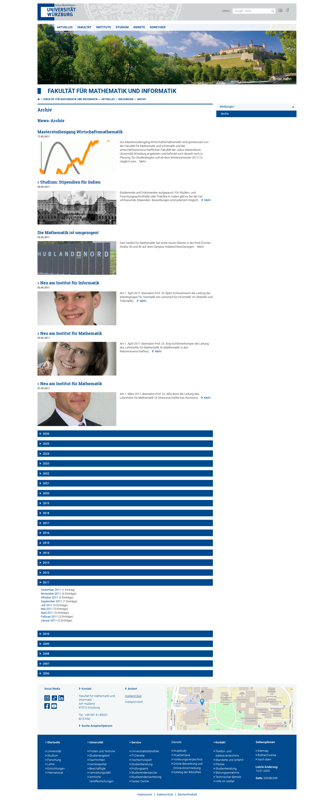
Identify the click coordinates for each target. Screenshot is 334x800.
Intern (226, 11)
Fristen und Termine (102, 751)
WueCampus (181, 755)
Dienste (139, 27)
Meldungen (125, 99)
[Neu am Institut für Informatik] (76, 324)
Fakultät (84, 27)
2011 (46, 582)
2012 (46, 572)
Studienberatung (141, 764)
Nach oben (264, 759)
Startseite (53, 742)
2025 (46, 443)
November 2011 (51, 593)
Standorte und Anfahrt (229, 760)
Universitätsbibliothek (145, 751)
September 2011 (51, 601)
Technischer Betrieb (228, 777)
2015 (46, 543)
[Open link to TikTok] (54, 698)
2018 (46, 513)
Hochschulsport (141, 760)
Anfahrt (132, 688)
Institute (103, 27)
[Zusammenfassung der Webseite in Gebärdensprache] (287, 10)
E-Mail (86, 718)
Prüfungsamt (139, 768)
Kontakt (86, 688)
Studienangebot (99, 755)
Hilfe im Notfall (224, 781)
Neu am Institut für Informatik (69, 282)
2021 (46, 483)
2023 (46, 463)
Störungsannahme (227, 772)
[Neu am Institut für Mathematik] (76, 374)
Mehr (207, 200)
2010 (46, 634)
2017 (46, 523)
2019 (46, 503)
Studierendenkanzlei (144, 772)
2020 (46, 493)
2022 (46, 473)
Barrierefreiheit (187, 794)
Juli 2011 (46, 605)
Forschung (54, 760)
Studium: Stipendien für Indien (70, 182)
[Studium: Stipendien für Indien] (76, 223)
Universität (54, 751)
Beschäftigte (97, 768)
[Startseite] (38, 99)
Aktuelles (65, 27)
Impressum (144, 794)
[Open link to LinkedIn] (61, 698)
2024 (46, 453)
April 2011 (47, 612)
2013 (46, 562)
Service (136, 742)
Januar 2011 (49, 620)
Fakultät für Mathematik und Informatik (112, 91)
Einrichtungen (56, 768)
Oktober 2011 (49, 597)
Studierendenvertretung (146, 777)
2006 (46, 673)
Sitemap (262, 750)
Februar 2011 (49, 616)
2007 (46, 663)
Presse (219, 764)
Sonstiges (158, 27)
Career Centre (140, 781)
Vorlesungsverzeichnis (187, 759)
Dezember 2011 (51, 589)
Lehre (51, 764)
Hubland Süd (133, 696)
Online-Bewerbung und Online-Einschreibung (187, 766)
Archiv (141, 99)
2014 (46, 553)
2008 (46, 653)
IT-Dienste (138, 755)
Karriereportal (98, 764)
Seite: (259, 778)
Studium (122, 27)
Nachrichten (97, 760)
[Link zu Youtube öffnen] (54, 706)
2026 (46, 433)
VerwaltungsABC (100, 772)
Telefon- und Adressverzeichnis (227, 753)
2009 (46, 644)
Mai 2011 (47, 609)
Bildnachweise (266, 755)
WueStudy (180, 750)
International (55, 772)
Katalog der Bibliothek (187, 772)
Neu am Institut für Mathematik (71, 333)
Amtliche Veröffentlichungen (101, 779)
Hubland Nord (133, 702)
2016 (46, 533)
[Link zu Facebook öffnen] (47, 706)
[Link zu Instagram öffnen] (47, 698)
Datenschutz (165, 794)
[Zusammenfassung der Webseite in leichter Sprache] (280, 10)
